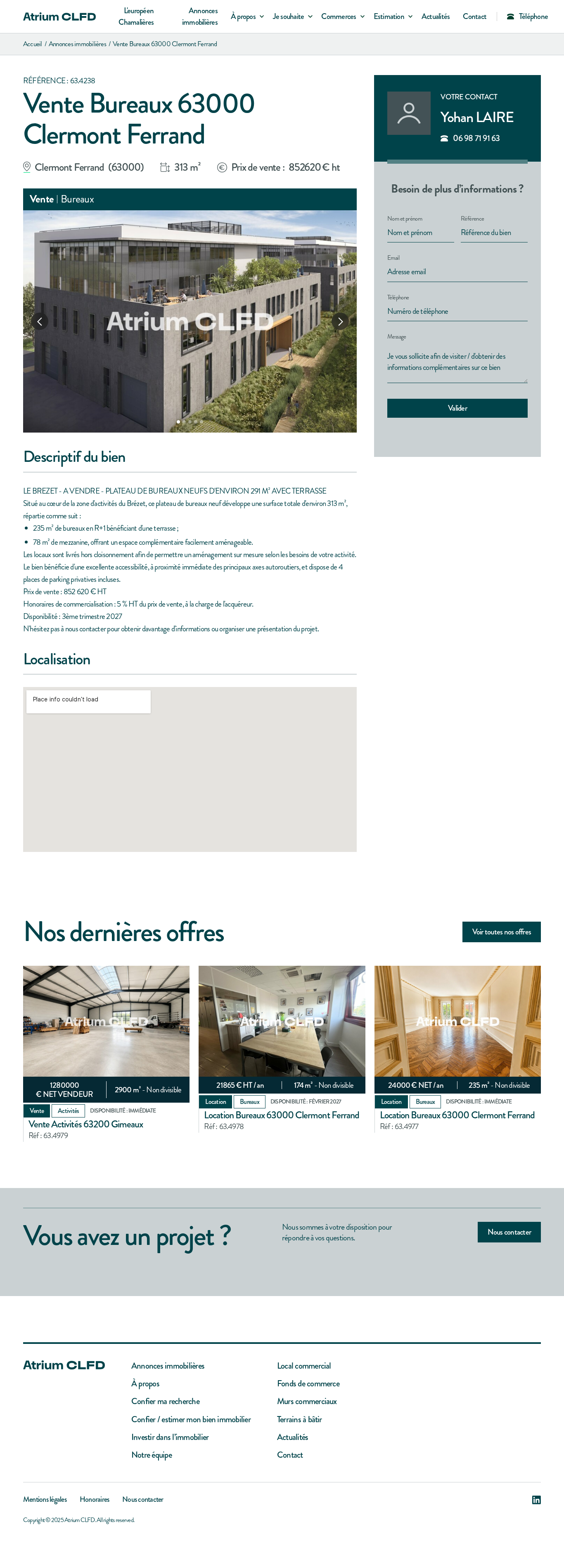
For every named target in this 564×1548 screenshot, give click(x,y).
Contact (474, 16)
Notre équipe (151, 1455)
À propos (145, 1383)
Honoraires (94, 1500)
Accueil (32, 44)
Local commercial (304, 1366)
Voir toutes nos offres (501, 931)
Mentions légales (44, 1500)
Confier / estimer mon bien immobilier (191, 1419)
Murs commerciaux (307, 1401)
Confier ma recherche (165, 1401)
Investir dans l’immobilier (170, 1437)
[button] (245, 17)
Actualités (436, 16)
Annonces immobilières (200, 16)
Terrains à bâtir (299, 1419)
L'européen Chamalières (136, 16)
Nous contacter (509, 1231)
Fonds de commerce (308, 1383)
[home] (59, 16)
